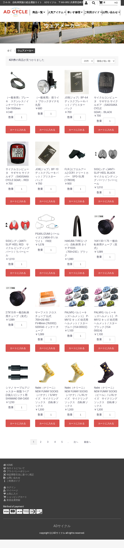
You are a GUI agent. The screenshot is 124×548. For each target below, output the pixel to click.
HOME (9, 465)
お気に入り (12, 493)
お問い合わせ (110, 12)
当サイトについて (15, 468)
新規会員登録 (13, 500)
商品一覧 (37, 12)
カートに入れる (18, 129)
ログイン (11, 487)
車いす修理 (74, 12)
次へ (76, 442)
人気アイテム (56, 12)
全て (9, 50)
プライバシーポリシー (17, 471)
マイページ (12, 490)
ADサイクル (62, 526)
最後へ (87, 442)
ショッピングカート (16, 497)
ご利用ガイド (92, 12)
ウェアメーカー (25, 50)
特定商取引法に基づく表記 (20, 474)
